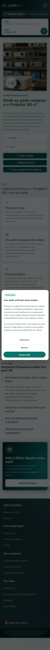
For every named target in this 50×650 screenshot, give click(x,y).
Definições (24, 340)
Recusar (24, 347)
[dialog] (25, 325)
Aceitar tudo (24, 354)
